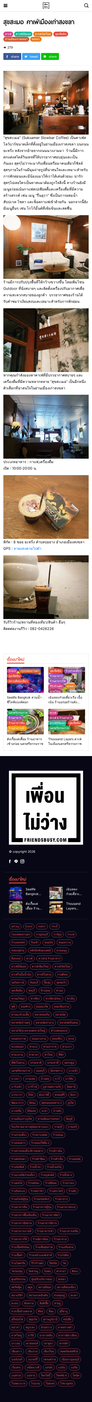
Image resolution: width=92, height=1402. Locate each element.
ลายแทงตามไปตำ (27, 548)
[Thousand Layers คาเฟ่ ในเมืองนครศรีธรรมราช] (56, 907)
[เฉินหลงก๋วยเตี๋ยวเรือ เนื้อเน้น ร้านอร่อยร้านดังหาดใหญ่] (56, 893)
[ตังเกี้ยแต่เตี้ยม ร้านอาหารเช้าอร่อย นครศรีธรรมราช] (15, 907)
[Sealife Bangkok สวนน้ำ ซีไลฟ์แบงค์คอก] (15, 893)
